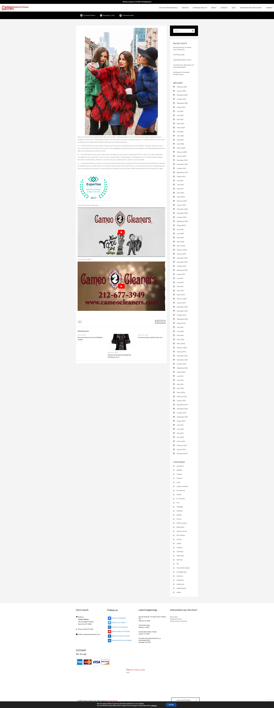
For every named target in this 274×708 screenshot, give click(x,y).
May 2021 (180, 119)
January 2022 (181, 91)
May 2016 (180, 335)
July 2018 (180, 229)
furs (80, 322)
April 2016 (180, 339)
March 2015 (181, 392)
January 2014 (181, 449)
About (213, 8)
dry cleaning (181, 490)
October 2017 (181, 266)
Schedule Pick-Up (200, 8)
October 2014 (181, 413)
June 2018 (180, 233)
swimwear (180, 551)
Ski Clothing (181, 535)
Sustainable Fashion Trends (182, 60)
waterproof (180, 584)
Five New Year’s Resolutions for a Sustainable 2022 (150, 639)
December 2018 (182, 209)
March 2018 (181, 246)
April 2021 (180, 123)
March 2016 (181, 343)
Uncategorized (181, 572)
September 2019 (182, 172)
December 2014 (182, 405)
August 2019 (181, 176)
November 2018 (182, 213)
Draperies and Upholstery (251, 8)
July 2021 (180, 111)
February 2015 (182, 396)
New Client (173, 617)
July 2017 (180, 278)
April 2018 (180, 242)
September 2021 (182, 103)
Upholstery (180, 580)
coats (178, 482)
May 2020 (180, 140)
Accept (171, 705)
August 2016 (181, 323)
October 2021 (181, 99)
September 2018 (182, 221)
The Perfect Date (178, 55)
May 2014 (180, 433)
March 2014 (181, 441)
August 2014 (181, 421)
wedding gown (181, 588)
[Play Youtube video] (121, 232)
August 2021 (181, 107)
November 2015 (182, 360)
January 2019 (181, 205)
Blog (234, 8)
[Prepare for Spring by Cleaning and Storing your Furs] (121, 342)
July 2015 (180, 376)
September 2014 (182, 417)
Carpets (269, 8)
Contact (224, 8)
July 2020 (180, 132)
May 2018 (180, 237)
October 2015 (181, 364)
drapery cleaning (182, 486)
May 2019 (180, 189)
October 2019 (181, 168)
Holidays (179, 511)
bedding (179, 470)
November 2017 (182, 262)
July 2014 (180, 425)
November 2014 (182, 409)
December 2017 (182, 258)
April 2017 (180, 290)
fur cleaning (181, 498)
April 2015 (180, 388)
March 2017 (181, 295)
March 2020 (181, 148)
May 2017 (180, 286)
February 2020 (182, 152)
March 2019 (181, 197)
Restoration (180, 527)
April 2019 (180, 193)
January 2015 (181, 400)
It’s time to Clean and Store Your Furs (150, 337)
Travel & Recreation (183, 568)
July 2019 (180, 180)
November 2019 (182, 164)
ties (178, 564)
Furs (178, 503)
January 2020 (181, 156)
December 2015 (182, 356)
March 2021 (181, 127)
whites (179, 592)
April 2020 (180, 144)
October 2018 (181, 217)
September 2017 (182, 270)
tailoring (179, 560)
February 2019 (182, 201)
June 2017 (180, 282)
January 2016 (181, 352)
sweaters (179, 547)
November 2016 (182, 311)
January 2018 (181, 254)
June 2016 (180, 331)
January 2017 (181, 303)
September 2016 (182, 319)
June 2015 (180, 380)
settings (154, 706)
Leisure (179, 519)
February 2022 (182, 87)
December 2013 (182, 453)
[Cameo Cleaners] (15, 8)
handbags (180, 507)
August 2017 (181, 274)
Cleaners (179, 478)
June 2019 (180, 184)
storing (179, 539)
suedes (179, 543)
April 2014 (180, 437)
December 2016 (182, 307)
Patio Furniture (182, 523)
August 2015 (181, 372)
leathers (179, 515)
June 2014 (180, 429)
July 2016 (180, 327)
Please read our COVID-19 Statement (137, 2)
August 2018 (181, 225)
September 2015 (182, 368)
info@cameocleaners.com (91, 634)
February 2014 (182, 445)
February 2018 (182, 250)
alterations (180, 466)
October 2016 (181, 315)
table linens (180, 555)
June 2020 (180, 136)
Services (185, 8)
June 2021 (180, 115)
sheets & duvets (182, 531)
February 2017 (182, 299)
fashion (179, 494)
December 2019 (182, 160)
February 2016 (182, 347)
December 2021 (182, 95)
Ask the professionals (168, 8)
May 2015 (180, 384)
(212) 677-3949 (88, 629)
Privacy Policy (113, 700)
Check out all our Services (178, 621)
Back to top (160, 322)
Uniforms (180, 576)
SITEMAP (81, 650)
